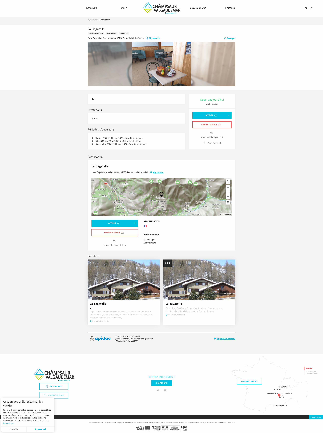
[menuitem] (92, 8)
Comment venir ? (249, 381)
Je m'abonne (161, 383)
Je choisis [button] (14, 429)
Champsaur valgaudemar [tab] (312, 372)
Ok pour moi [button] (40, 429)
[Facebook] (158, 391)
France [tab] (309, 368)
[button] (311, 8)
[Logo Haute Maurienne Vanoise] (53, 375)
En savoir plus (8, 423)
